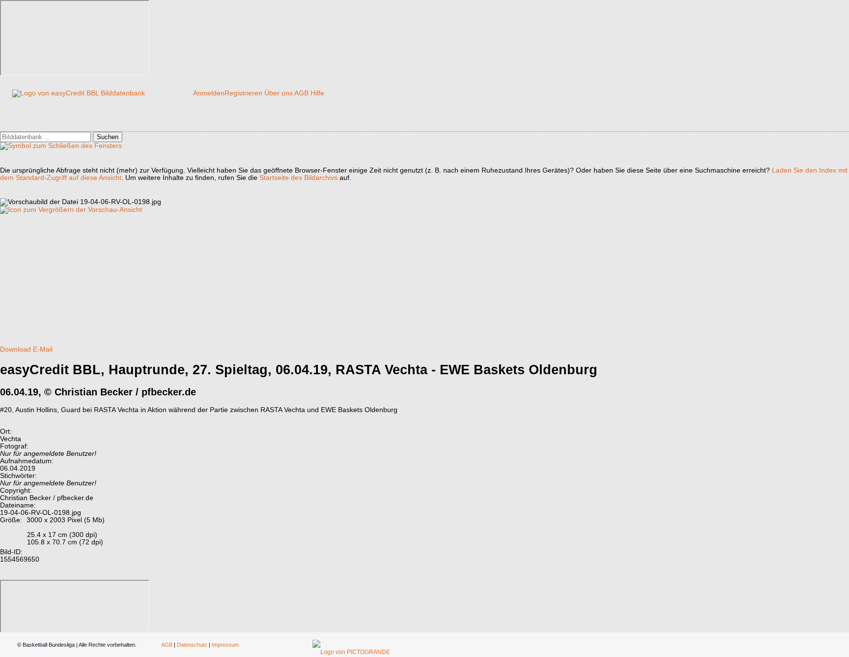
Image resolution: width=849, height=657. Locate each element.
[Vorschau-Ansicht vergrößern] (71, 209)
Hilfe (317, 93)
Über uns (278, 93)
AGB (301, 93)
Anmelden (209, 93)
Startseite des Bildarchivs (298, 177)
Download (15, 349)
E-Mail (43, 349)
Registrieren (243, 93)
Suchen (107, 137)
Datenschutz (192, 645)
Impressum (225, 645)
